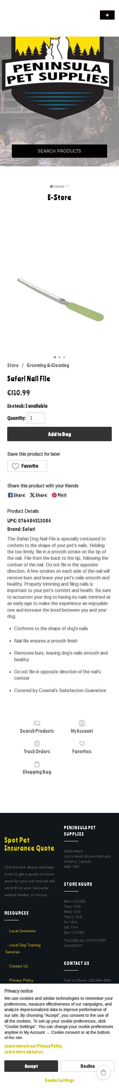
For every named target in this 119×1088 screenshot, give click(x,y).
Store (13, 365)
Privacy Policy (21, 980)
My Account (82, 731)
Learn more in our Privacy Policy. (33, 1045)
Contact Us (18, 966)
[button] (27, 466)
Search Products (59, 151)
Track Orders (37, 751)
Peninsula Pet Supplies (32, 12)
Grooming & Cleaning (48, 365)
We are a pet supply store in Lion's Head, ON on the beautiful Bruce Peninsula (46, 22)
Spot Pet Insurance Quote (29, 844)
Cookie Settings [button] (59, 1080)
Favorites (82, 751)
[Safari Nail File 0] (59, 301)
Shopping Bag (37, 772)
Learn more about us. (24, 1051)
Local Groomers (22, 931)
